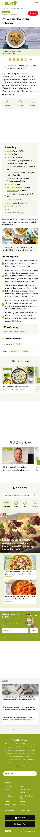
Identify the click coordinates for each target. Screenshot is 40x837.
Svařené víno (30, 753)
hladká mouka (12, 191)
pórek (9, 160)
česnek (9, 157)
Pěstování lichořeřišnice (13, 759)
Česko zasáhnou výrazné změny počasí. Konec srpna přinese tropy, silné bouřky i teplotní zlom (19, 708)
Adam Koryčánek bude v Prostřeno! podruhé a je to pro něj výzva (15, 469)
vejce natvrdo (12, 200)
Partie (25, 747)
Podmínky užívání (10, 796)
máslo (9, 154)
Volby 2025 (22, 753)
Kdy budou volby (9, 750)
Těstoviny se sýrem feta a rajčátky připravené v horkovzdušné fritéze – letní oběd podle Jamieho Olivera (19, 573)
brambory (11, 172)
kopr (8, 203)
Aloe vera (27, 756)
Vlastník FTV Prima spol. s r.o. (10, 806)
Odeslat (34, 630)
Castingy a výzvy (25, 789)
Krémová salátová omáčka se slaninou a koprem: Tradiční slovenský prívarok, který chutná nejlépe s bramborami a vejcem (16, 388)
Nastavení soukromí (26, 810)
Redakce (22, 804)
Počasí (31, 747)
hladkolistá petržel (14, 206)
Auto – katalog (31, 750)
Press (22, 786)
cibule (9, 166)
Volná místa (8, 786)
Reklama (7, 789)
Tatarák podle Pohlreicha (16, 756)
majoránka (11, 178)
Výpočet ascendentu (27, 759)
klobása (10, 151)
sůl (8, 209)
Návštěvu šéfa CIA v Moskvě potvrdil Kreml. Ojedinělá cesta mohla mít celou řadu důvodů (18, 719)
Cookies (7, 801)
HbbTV (7, 793)
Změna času (18, 747)
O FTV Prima (8, 783)
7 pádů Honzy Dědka (11, 753)
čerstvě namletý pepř (15, 212)
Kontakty (22, 793)
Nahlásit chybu (9, 810)
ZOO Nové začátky (20, 750)
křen (8, 194)
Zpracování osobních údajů (26, 797)
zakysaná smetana (14, 187)
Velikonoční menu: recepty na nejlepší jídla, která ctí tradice (17, 248)
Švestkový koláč (20, 766)
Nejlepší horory (31, 744)
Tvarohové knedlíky (14, 763)
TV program (10, 747)
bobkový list (11, 184)
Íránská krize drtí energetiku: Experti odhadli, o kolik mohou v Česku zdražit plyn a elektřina (18, 698)
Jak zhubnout (8, 744)
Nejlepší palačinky (26, 763)
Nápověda (23, 801)
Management (24, 783)
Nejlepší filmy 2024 (20, 744)
